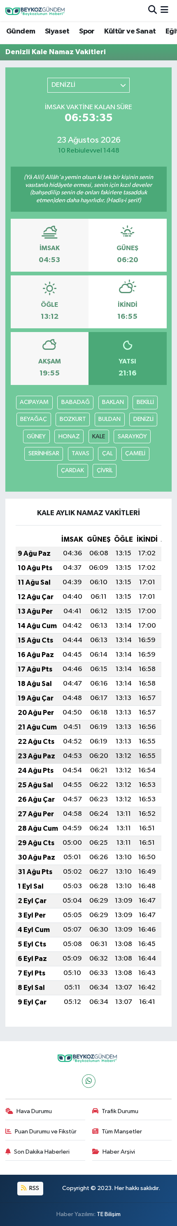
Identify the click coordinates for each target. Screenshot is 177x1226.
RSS (33, 1188)
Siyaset (57, 31)
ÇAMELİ (135, 453)
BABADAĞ (75, 402)
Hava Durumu (34, 1111)
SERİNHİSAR (43, 453)
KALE (98, 436)
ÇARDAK (72, 470)
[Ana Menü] (164, 10)
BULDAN (109, 419)
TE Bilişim (109, 1214)
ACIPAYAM (34, 402)
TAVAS (80, 453)
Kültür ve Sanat (130, 31)
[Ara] (152, 10)
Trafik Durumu (120, 1111)
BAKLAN (113, 402)
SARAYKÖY (132, 436)
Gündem (20, 31)
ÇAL (107, 453)
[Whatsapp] (88, 1081)
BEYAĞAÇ (33, 419)
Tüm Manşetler (122, 1131)
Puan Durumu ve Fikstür (46, 1131)
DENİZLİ (143, 419)
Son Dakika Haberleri (42, 1152)
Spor (87, 31)
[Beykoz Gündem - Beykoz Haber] (36, 10)
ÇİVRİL (105, 470)
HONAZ (69, 436)
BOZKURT (73, 419)
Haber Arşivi (118, 1152)
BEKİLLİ (145, 402)
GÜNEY (36, 436)
